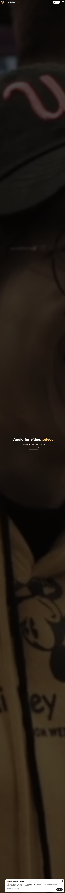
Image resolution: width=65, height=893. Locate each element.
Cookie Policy (10, 888)
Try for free (56, 2)
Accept (58, 889)
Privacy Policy (16, 888)
